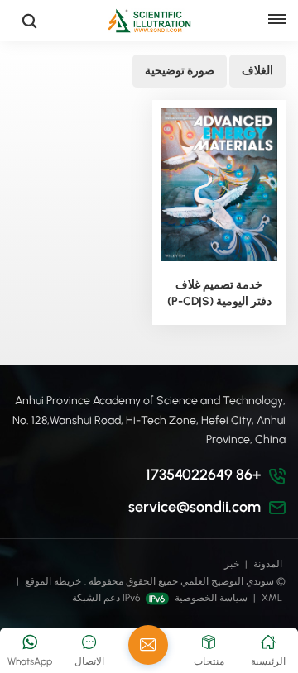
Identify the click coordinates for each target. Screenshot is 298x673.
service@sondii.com (194, 507)
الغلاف (257, 71)
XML (272, 598)
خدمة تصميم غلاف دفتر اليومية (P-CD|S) (219, 293)
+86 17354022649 (203, 474)
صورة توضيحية (179, 71)
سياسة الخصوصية (211, 598)
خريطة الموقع (51, 581)
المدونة (267, 564)
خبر (231, 564)
